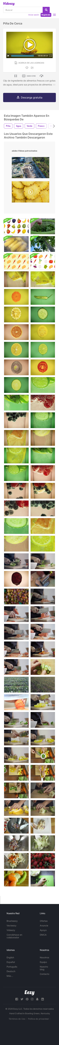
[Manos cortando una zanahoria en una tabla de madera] (16, 702)
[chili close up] (42, 297)
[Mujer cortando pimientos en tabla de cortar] (42, 790)
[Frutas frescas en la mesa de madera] (16, 878)
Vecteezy (11, 925)
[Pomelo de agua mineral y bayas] (42, 491)
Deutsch (11, 971)
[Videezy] (9, 4)
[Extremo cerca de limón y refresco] (42, 544)
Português (12, 966)
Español (11, 962)
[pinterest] (27, 999)
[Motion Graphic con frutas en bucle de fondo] (16, 226)
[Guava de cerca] (42, 332)
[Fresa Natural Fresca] (42, 861)
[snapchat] (37, 999)
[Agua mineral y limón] (16, 455)
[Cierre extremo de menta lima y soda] (16, 403)
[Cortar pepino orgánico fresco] (42, 667)
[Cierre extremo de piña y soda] (42, 279)
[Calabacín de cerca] (16, 385)
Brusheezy (12, 921)
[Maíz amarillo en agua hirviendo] (16, 244)
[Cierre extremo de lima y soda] (42, 385)
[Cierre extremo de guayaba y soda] (16, 544)
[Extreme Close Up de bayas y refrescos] (16, 508)
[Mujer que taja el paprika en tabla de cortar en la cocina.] (42, 808)
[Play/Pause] (8, 55)
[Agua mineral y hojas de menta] (42, 455)
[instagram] (32, 999)
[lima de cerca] (42, 350)
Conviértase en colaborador (14, 936)
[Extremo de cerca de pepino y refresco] (16, 526)
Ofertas (44, 921)
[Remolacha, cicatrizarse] (16, 579)
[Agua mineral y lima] (16, 473)
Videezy (11, 930)
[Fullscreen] (50, 55)
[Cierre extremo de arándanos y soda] (42, 508)
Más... (10, 975)
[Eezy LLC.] (29, 992)
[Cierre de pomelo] (16, 332)
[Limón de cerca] (16, 350)
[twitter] (21, 999)
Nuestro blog (44, 968)
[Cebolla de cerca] (16, 367)
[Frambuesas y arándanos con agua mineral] (16, 491)
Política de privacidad (38, 1019)
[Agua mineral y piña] (16, 279)
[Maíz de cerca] (16, 314)
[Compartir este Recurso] (32, 68)
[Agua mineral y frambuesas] (42, 473)
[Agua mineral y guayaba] (42, 438)
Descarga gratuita (31, 97)
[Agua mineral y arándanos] (16, 420)
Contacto (44, 974)
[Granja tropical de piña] (42, 685)
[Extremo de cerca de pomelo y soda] (42, 526)
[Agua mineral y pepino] (42, 420)
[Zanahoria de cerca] (16, 297)
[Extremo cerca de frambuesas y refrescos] (42, 403)
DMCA (43, 934)
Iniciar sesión (33, 15)
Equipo (43, 962)
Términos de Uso (17, 1019)
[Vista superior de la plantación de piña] (16, 685)
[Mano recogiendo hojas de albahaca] (42, 226)
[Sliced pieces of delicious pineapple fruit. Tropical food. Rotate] (30, 192)
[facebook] (16, 999)
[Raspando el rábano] (42, 579)
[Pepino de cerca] (42, 314)
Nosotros (44, 957)
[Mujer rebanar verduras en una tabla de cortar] (42, 878)
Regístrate (46, 15)
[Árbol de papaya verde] (42, 244)
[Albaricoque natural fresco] (16, 596)
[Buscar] (46, 10)
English (10, 957)
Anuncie (44, 925)
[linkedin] (42, 999)
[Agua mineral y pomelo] (16, 438)
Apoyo (43, 930)
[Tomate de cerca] (42, 367)
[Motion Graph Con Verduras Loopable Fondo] (16, 262)
